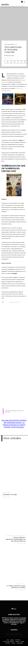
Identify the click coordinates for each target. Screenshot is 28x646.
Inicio (8, 639)
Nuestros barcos (10, 44)
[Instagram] (11, 634)
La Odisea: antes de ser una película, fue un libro (16, 586)
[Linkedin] (19, 61)
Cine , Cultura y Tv (20, 583)
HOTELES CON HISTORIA (8, 641)
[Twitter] (9, 61)
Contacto (13, 643)
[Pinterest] (12, 61)
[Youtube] (20, 634)
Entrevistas (17, 639)
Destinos (17, 641)
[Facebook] (5, 61)
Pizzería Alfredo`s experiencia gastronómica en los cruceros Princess (15, 539)
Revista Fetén (10, 55)
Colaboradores (7, 492)
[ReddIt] (23, 61)
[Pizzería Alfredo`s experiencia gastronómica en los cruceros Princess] (14, 518)
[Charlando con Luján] (14, 469)
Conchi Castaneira (20, 590)
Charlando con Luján (10, 494)
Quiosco (12, 639)
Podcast (22, 641)
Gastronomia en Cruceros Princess (15, 535)
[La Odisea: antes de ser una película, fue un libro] (14, 566)
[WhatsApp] (16, 61)
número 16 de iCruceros (13, 427)
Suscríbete (7, 643)
